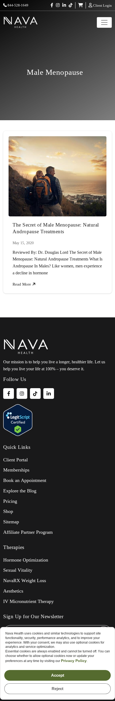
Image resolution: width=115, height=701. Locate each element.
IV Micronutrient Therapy (28, 601)
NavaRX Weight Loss (24, 580)
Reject (57, 688)
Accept (57, 675)
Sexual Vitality (17, 570)
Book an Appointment (24, 480)
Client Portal (15, 459)
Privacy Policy (74, 661)
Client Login (102, 5)
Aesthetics (13, 591)
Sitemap (11, 521)
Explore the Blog (19, 490)
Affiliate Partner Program (28, 532)
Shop (8, 511)
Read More (22, 284)
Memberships (16, 470)
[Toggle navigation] (104, 22)
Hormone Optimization (25, 560)
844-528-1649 (17, 5)
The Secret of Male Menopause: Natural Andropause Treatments (56, 228)
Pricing (10, 501)
